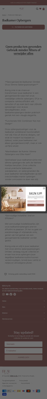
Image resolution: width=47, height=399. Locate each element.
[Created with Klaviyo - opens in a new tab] (23, 211)
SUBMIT (35, 204)
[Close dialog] (44, 188)
